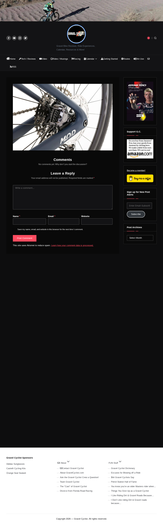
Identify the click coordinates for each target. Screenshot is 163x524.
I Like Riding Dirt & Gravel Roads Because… (132, 495)
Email (51, 216)
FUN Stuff (113, 463)
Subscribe (136, 214)
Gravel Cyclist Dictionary (123, 468)
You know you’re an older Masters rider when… (133, 486)
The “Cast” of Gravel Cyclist (73, 486)
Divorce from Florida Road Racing (76, 491)
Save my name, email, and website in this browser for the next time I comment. (50, 229)
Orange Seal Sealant (16, 473)
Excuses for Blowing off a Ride (125, 473)
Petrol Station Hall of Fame (124, 482)
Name (16, 216)
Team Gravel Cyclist (69, 482)
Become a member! (136, 170)
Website (85, 216)
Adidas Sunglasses (15, 464)
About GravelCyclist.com (72, 473)
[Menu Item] (8, 38)
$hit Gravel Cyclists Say (122, 477)
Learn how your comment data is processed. (72, 245)
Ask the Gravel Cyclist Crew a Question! (79, 477)
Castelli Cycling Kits (16, 468)
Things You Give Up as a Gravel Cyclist (130, 491)
